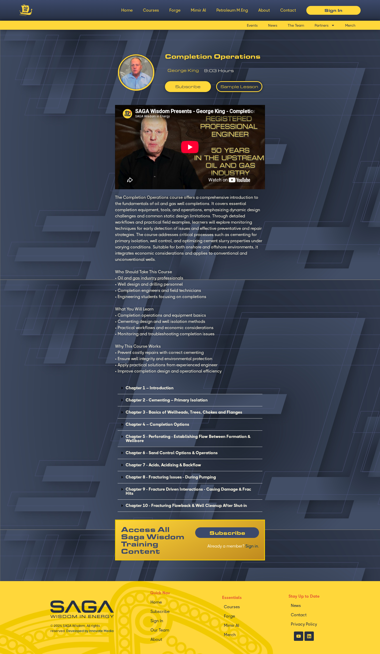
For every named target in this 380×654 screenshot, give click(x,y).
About (264, 10)
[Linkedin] (309, 636)
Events (252, 25)
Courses (151, 10)
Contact (288, 10)
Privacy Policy (304, 624)
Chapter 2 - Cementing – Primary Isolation (167, 400)
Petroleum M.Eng (232, 10)
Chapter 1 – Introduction (149, 387)
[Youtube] (298, 636)
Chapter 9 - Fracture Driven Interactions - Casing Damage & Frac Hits (188, 491)
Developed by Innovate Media (89, 631)
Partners (322, 25)
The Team (296, 25)
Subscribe (160, 611)
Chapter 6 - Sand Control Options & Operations (172, 452)
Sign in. (252, 546)
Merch (350, 25)
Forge (174, 10)
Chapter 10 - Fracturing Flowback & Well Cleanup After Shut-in (186, 505)
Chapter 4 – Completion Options (157, 424)
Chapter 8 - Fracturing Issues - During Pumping (171, 477)
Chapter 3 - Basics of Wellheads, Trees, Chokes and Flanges (184, 412)
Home (127, 10)
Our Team (159, 630)
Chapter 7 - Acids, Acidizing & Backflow (163, 464)
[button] (190, 388)
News (272, 25)
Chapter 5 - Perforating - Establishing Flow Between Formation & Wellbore (188, 438)
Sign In (156, 620)
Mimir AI (198, 10)
